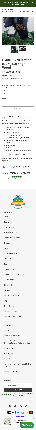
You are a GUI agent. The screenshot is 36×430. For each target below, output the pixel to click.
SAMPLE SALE (9, 269)
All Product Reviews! (11, 311)
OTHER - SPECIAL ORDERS (14, 274)
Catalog (6, 222)
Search (6, 330)
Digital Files (8, 290)
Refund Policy (8, 353)
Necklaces (7, 259)
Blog (5, 301)
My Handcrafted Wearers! (12, 295)
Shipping (5, 78)
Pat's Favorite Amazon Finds (13, 316)
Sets (5, 264)
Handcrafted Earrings (11, 232)
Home (6, 217)
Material (4, 90)
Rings (6, 248)
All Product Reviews (10, 371)
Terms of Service (9, 359)
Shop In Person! (9, 306)
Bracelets (7, 243)
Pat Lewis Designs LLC (9, 11)
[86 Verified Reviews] (18, 210)
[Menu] (32, 11)
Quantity (4, 98)
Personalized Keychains (12, 238)
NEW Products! (9, 227)
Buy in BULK (8, 285)
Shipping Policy (9, 348)
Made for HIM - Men (10, 253)
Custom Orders (9, 280)
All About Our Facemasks (12, 335)
